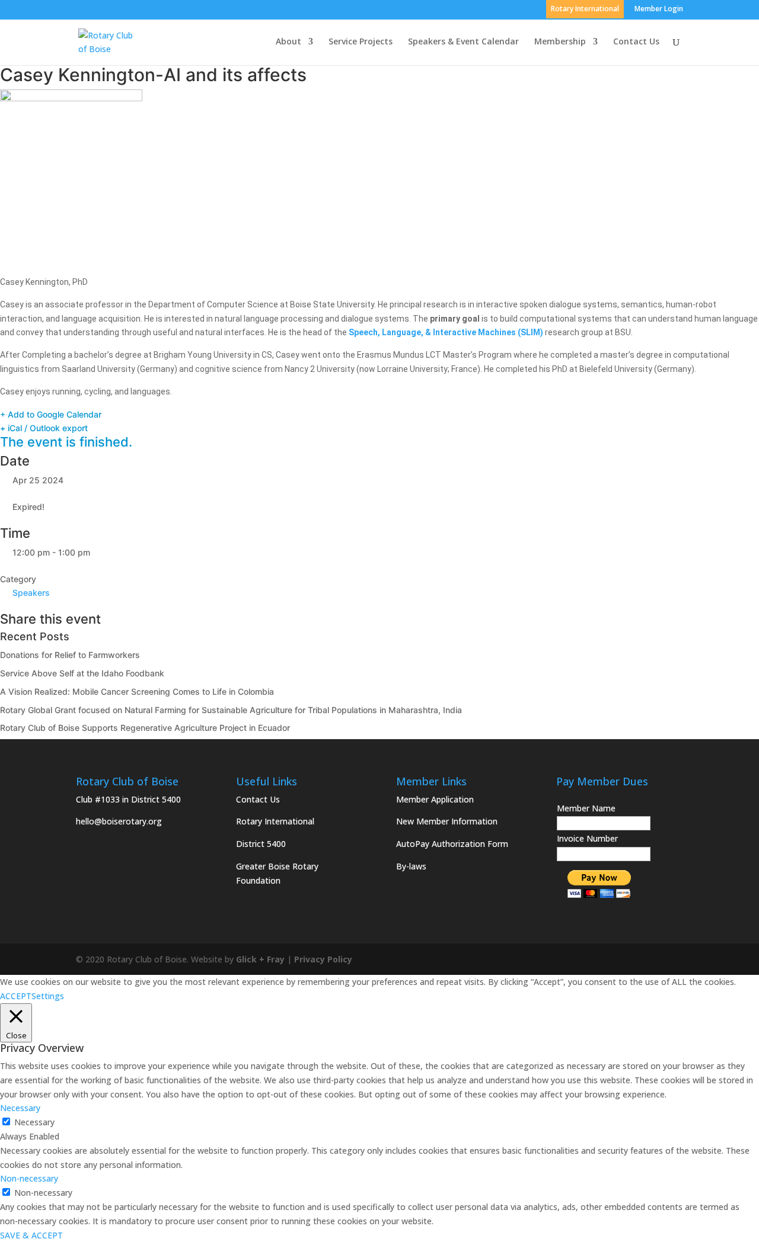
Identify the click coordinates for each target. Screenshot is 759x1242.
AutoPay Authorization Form (452, 843)
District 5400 (261, 843)
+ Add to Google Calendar (50, 414)
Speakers (31, 593)
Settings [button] (47, 996)
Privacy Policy (323, 959)
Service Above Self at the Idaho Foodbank (82, 673)
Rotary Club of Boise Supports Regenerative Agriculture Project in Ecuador (145, 728)
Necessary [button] (20, 1107)
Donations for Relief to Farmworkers (70, 655)
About (288, 42)
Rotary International (275, 821)
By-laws (411, 866)
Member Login (658, 9)
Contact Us (636, 42)
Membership (560, 42)
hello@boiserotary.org (119, 821)
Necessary (34, 1122)
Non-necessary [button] (29, 1178)
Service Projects (361, 42)
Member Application (435, 799)
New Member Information (447, 821)
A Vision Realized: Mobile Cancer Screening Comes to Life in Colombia (137, 691)
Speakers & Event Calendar (463, 42)
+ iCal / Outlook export (44, 428)
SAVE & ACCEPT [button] (31, 1235)
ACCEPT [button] (15, 996)
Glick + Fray (260, 959)
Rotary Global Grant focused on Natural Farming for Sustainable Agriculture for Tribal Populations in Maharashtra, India (231, 710)
